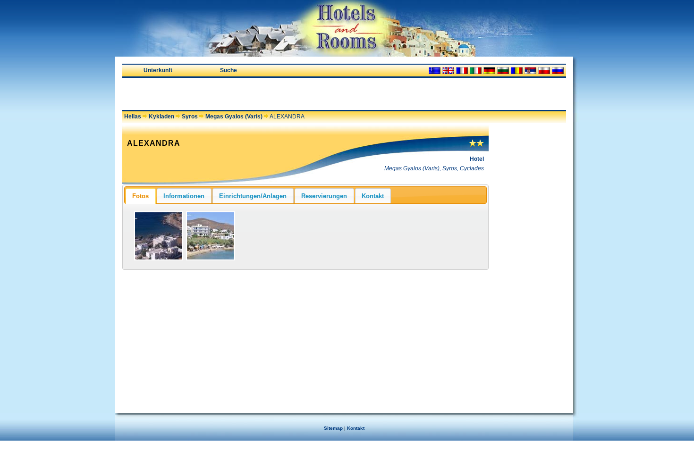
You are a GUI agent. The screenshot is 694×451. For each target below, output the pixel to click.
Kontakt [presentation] (373, 196)
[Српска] (530, 71)
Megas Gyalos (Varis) (233, 116)
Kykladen (161, 116)
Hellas (132, 116)
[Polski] (544, 71)
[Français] (462, 71)
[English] (448, 71)
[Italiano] (475, 71)
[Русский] (557, 71)
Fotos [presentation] (140, 196)
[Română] (516, 71)
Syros (190, 116)
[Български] (503, 71)
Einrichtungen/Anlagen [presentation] (253, 196)
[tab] (140, 195)
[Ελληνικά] (434, 71)
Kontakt (355, 428)
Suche (228, 70)
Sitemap (333, 428)
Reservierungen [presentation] (324, 196)
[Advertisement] (232, 94)
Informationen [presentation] (183, 196)
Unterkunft (158, 70)
